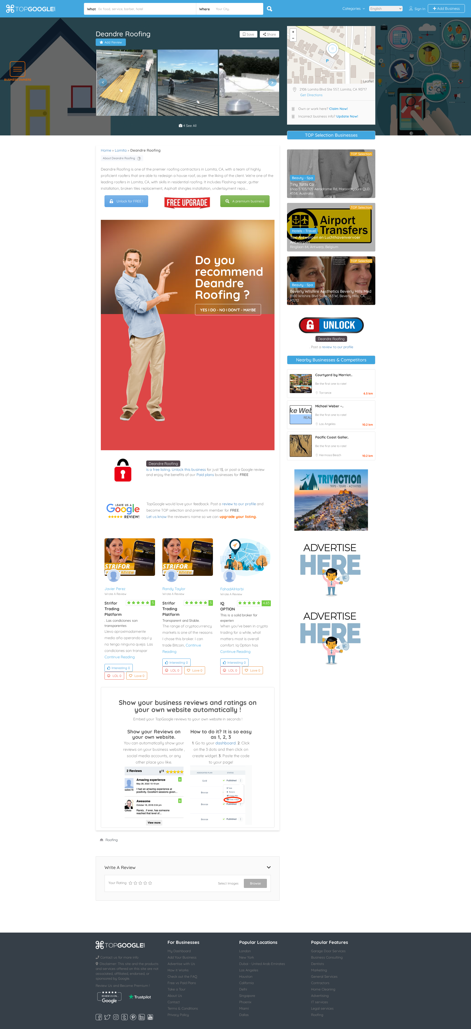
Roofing (111, 840)
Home (106, 150)
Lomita (121, 150)
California (246, 983)
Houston (245, 976)
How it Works (178, 970)
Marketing (319, 970)
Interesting (121, 668)
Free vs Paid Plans (182, 983)
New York (246, 957)
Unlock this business (189, 469)
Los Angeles (327, 424)
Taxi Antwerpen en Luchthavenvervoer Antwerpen (325, 240)
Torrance (325, 393)
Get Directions (311, 95)
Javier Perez (115, 588)
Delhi (243, 989)
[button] (17, 69)
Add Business (448, 8)
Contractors (320, 983)
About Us (175, 995)
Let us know (156, 516)
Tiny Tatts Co (302, 184)
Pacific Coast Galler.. (332, 437)
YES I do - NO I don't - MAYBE (228, 309)
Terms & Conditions (183, 1008)
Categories (351, 8)
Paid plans (205, 474)
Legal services (322, 1008)
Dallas (244, 1015)
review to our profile (239, 503)
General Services (324, 976)
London (245, 951)
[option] (126, 83)
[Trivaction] (331, 500)
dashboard (225, 742)
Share (271, 34)
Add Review (113, 42)
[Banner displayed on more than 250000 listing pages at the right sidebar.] (331, 568)
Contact (174, 1002)
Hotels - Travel (304, 231)
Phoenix (245, 1002)
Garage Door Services (328, 951)
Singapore (247, 995)
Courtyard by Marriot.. (333, 375)
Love (139, 676)
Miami (244, 1008)
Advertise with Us (181, 964)
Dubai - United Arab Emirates (262, 964)
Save (250, 34)
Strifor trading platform (113, 609)
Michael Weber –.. (329, 406)
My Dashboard (179, 951)
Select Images (228, 883)
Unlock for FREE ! (130, 201)
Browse (255, 883)
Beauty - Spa (302, 178)
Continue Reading (120, 657)
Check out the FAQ (182, 976)
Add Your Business (182, 957)
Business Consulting (327, 957)
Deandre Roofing (163, 463)
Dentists (317, 964)
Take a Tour (176, 989)
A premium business (248, 201)
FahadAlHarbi (232, 589)
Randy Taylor (173, 588)
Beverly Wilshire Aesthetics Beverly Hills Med (330, 291)
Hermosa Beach (330, 455)
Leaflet (368, 81)
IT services (319, 1002)
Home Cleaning (323, 989)
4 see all (189, 125)
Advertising (320, 995)
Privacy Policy (178, 1015)
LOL (117, 676)
